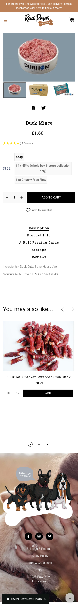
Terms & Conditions (39, 563)
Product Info (39, 235)
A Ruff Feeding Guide (39, 242)
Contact (39, 570)
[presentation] (62, 309)
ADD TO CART (51, 197)
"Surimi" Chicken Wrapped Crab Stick (39, 377)
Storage (39, 250)
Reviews (39, 257)
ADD (48, 393)
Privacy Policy (39, 556)
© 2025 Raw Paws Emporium (39, 579)
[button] (39, 143)
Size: (7, 168)
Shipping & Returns (39, 549)
